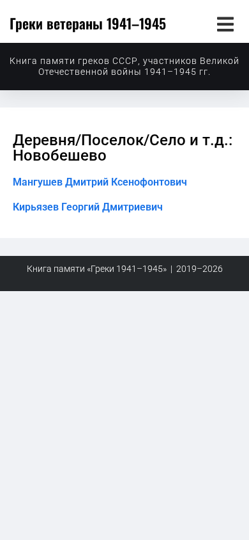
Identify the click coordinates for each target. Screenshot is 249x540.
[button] (225, 24)
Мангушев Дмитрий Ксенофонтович (100, 182)
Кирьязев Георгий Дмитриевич (88, 207)
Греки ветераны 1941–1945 (88, 23)
